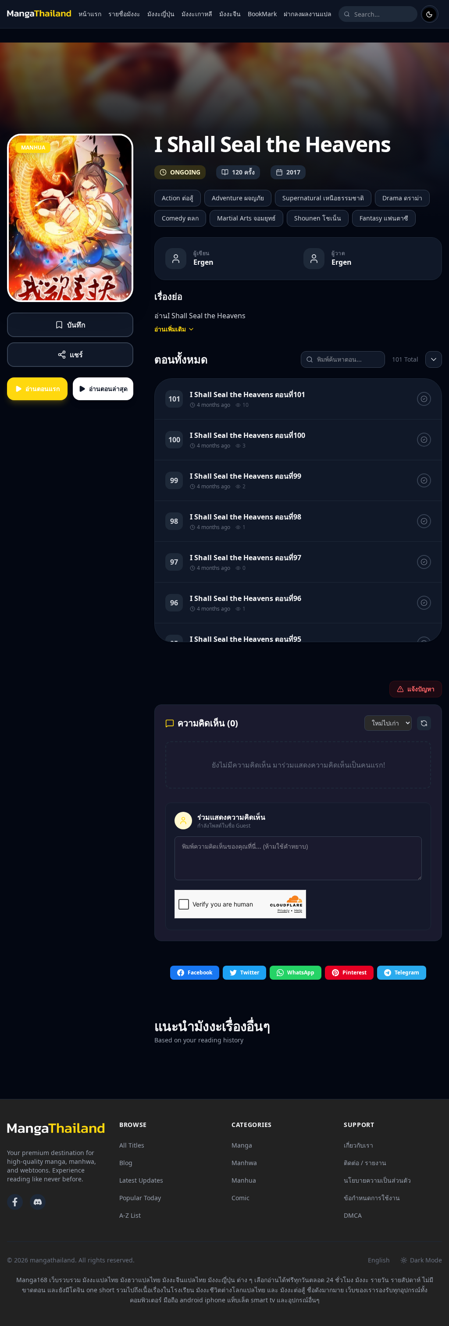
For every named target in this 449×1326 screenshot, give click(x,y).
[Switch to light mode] (429, 14)
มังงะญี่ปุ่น (161, 14)
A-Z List (130, 1215)
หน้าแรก (89, 14)
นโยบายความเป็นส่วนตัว (377, 1180)
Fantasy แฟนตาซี (384, 218)
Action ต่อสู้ (177, 198)
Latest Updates (141, 1180)
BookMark (262, 14)
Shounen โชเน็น (317, 218)
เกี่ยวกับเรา (358, 1145)
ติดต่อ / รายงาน (365, 1163)
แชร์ (76, 354)
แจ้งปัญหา (421, 689)
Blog (125, 1163)
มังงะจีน (230, 14)
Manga (242, 1145)
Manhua (244, 1180)
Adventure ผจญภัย (238, 198)
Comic (240, 1198)
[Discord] (38, 1202)
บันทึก (76, 325)
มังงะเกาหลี (197, 14)
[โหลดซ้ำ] (424, 723)
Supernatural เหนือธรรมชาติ (323, 198)
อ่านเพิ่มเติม (170, 329)
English (379, 1260)
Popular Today (140, 1198)
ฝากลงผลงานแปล (307, 14)
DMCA (353, 1215)
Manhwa (244, 1163)
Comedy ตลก (180, 218)
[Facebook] (15, 1202)
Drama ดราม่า (402, 198)
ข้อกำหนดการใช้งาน (372, 1198)
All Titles (131, 1145)
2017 (293, 172)
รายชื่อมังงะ (124, 14)
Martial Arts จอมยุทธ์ (246, 218)
